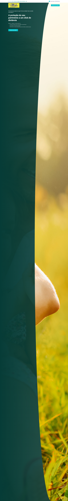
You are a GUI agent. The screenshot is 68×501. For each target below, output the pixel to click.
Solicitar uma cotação (55, 5)
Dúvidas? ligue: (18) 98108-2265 (55, 1)
